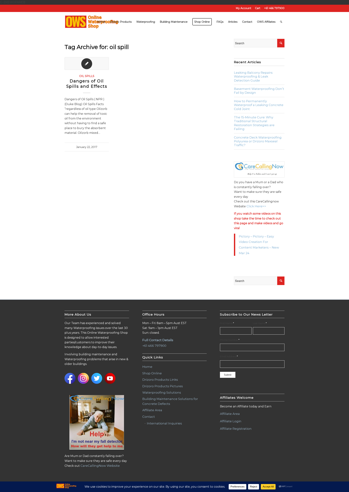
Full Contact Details (157, 340)
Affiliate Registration (236, 428)
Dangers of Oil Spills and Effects (86, 83)
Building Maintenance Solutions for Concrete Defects (170, 401)
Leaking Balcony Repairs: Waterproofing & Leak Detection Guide (253, 76)
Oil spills (86, 76)
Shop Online (152, 373)
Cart (257, 8)
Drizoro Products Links (160, 379)
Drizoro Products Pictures (162, 386)
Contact (148, 416)
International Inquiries (164, 423)
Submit (227, 374)
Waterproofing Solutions (161, 392)
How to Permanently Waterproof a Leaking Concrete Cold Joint (258, 105)
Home (147, 367)
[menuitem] (243, 8)
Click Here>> (256, 206)
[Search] (281, 22)
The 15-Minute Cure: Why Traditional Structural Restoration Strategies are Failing (254, 123)
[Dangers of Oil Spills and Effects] (87, 63)
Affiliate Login (230, 421)
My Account (243, 8)
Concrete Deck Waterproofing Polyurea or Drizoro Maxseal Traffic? (258, 141)
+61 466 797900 (274, 8)
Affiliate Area (152, 410)
